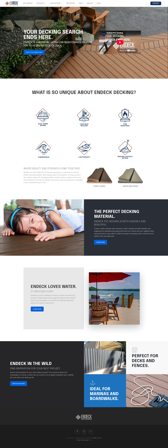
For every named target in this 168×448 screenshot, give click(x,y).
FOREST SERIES (99, 186)
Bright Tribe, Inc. (97, 438)
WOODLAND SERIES (130, 186)
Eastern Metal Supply (82, 440)
